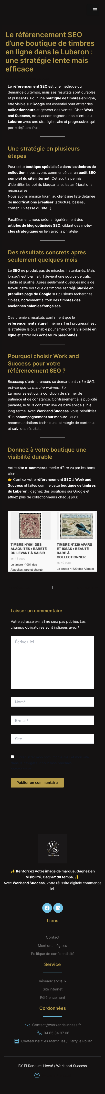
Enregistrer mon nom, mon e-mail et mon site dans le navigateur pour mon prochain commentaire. (50, 763)
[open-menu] (93, 9)
